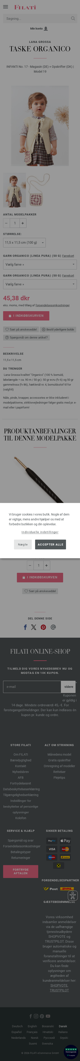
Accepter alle (50, 544)
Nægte (23, 544)
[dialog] (40, 530)
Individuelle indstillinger (40, 531)
